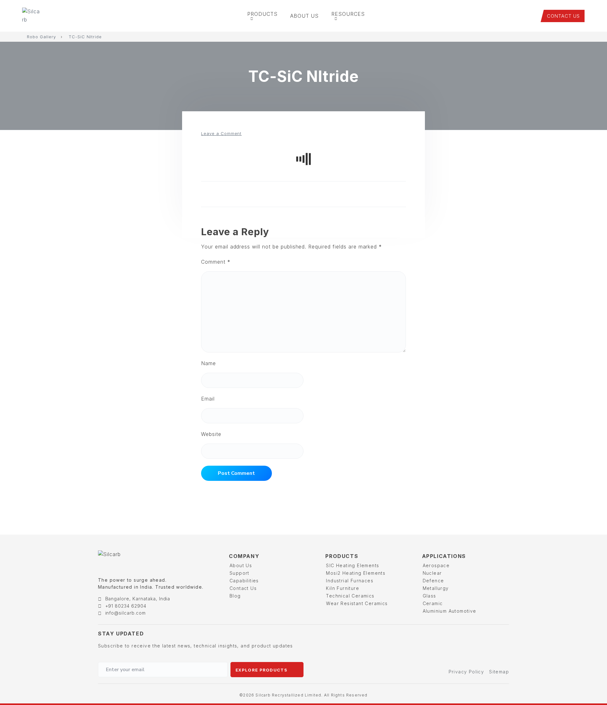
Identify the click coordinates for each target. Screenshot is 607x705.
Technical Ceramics (350, 595)
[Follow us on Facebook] (463, 634)
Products (262, 14)
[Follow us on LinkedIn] (491, 634)
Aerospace (436, 565)
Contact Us (243, 588)
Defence (433, 580)
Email (208, 398)
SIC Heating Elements (352, 565)
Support (239, 573)
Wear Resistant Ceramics (357, 603)
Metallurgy (436, 588)
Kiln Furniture (342, 588)
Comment (215, 262)
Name (208, 363)
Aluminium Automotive (449, 611)
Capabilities (244, 580)
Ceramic (433, 603)
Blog (235, 595)
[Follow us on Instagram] (477, 634)
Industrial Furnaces (349, 580)
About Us (304, 16)
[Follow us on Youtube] (504, 634)
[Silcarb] (33, 16)
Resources (348, 14)
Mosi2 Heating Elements (355, 573)
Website (211, 434)
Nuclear (432, 573)
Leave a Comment (221, 133)
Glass (429, 595)
